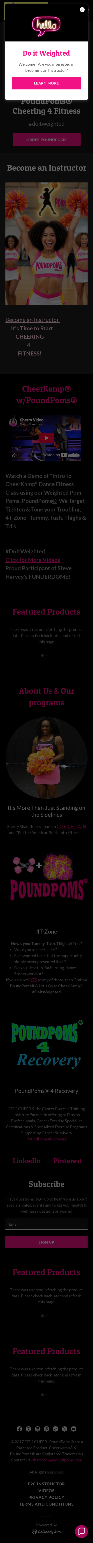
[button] (81, 1531)
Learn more (46, 83)
